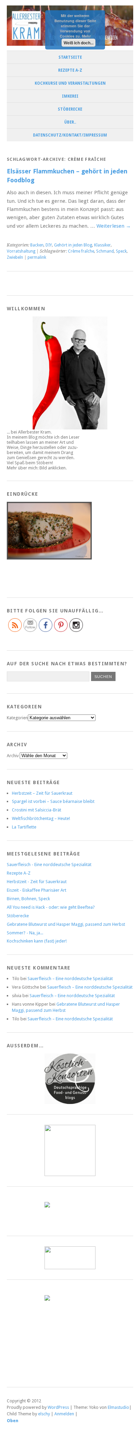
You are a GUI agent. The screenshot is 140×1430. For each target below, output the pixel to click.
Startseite (70, 57)
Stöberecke (70, 109)
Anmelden (64, 1413)
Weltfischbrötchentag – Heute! (41, 818)
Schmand (105, 251)
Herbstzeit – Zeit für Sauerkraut (42, 793)
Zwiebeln (15, 257)
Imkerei (70, 96)
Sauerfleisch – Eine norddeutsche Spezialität (70, 978)
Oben (12, 1420)
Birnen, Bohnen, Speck (28, 898)
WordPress (58, 1407)
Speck (121, 251)
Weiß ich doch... (78, 43)
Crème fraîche (81, 251)
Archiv (13, 755)
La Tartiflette (24, 827)
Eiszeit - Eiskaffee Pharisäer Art (36, 890)
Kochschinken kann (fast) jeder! (37, 941)
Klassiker (102, 245)
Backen (36, 245)
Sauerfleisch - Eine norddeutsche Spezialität (49, 864)
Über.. (70, 122)
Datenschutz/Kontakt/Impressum (70, 135)
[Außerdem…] (70, 1078)
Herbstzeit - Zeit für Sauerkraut (37, 881)
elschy (44, 1413)
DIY (49, 245)
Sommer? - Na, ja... (25, 932)
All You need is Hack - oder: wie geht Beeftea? (51, 907)
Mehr (86, 36)
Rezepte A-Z (70, 70)
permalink (37, 257)
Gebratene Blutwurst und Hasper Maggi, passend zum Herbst (66, 924)
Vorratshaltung (21, 251)
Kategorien (17, 717)
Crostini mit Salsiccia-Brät (36, 809)
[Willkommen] (70, 372)
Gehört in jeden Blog (73, 245)
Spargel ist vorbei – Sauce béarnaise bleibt (53, 801)
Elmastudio (118, 1407)
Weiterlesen (114, 226)
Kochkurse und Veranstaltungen (70, 83)
